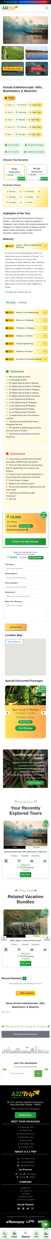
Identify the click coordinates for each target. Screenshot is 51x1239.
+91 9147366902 (27, 1163)
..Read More (35, 857)
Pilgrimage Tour (27, 1128)
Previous (7, 713)
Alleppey (12, 197)
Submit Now (16, 627)
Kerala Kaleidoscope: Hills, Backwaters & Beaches (25, 853)
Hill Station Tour (27, 1145)
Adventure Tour (27, 1138)
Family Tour (27, 1131)
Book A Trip (25, 875)
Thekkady (30, 191)
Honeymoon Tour (27, 1135)
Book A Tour (25, 1116)
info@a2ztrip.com (27, 1166)
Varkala (30, 197)
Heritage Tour (27, 1148)
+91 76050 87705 (27, 1159)
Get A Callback (35, 784)
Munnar (12, 191)
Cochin (30, 202)
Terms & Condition (27, 1200)
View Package (25, 731)
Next (43, 713)
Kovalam (12, 202)
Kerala (37, 848)
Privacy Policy (27, 1197)
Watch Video (37, 69)
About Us (27, 1189)
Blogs (26, 1195)
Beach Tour (27, 1141)
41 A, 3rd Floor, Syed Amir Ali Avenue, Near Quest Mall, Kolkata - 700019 (27, 1104)
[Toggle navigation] (47, 8)
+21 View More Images (13, 69)
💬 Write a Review (25, 994)
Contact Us (27, 1192)
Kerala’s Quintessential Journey (25, 941)
